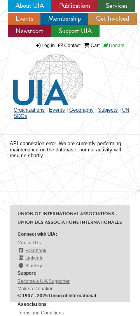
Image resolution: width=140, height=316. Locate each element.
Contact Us (29, 243)
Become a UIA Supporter (44, 281)
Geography (81, 110)
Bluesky (33, 266)
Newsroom (30, 31)
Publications (75, 6)
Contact (71, 45)
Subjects (108, 110)
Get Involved (112, 18)
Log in (48, 45)
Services (117, 6)
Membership (64, 18)
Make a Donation (36, 288)
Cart (94, 45)
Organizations (29, 110)
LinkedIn (34, 258)
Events (24, 18)
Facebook (35, 250)
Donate (116, 45)
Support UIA (75, 31)
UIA (39, 75)
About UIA (30, 6)
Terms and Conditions (41, 313)
